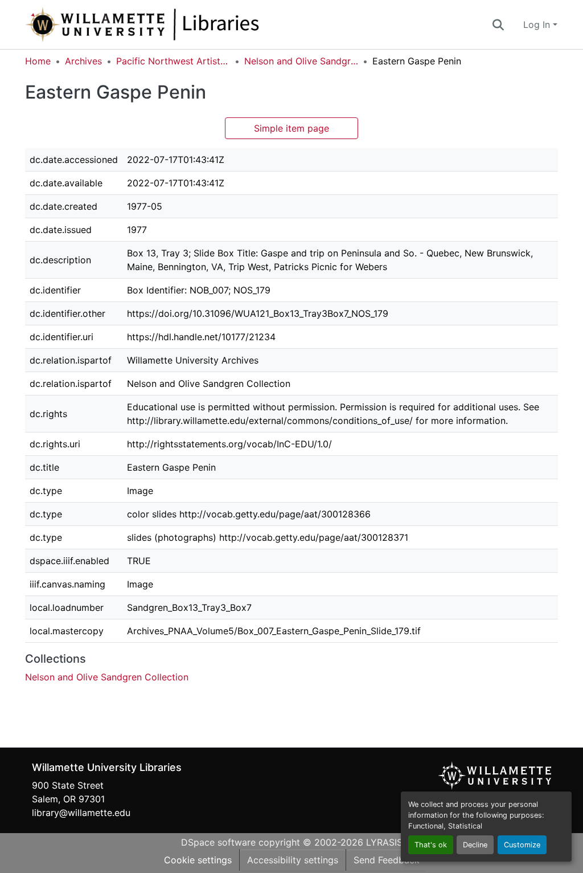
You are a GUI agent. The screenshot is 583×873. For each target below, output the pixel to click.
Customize (522, 845)
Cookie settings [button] (198, 860)
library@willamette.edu (81, 812)
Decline (475, 845)
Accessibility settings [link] (292, 860)
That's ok (430, 845)
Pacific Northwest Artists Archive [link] (173, 61)
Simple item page (291, 128)
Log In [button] (538, 24)
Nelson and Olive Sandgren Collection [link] (301, 61)
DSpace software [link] (218, 842)
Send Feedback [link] (387, 860)
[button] (180, 24)
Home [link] (38, 61)
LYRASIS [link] (384, 842)
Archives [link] (83, 61)
